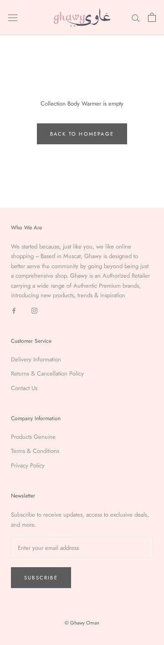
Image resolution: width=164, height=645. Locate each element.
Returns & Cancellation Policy (47, 373)
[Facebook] (14, 310)
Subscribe (41, 577)
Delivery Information (36, 359)
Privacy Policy (28, 465)
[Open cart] (152, 17)
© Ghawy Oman (82, 622)
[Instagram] (34, 310)
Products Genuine (33, 436)
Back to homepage (82, 133)
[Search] (136, 17)
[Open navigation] (12, 17)
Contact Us (24, 388)
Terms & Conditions (35, 451)
